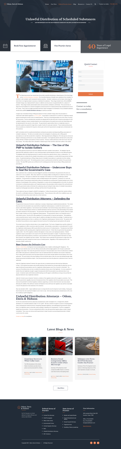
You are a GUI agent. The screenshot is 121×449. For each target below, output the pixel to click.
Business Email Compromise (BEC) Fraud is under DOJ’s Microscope (59, 362)
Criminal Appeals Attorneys (50, 426)
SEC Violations (47, 434)
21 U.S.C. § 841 (37, 115)
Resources (81, 4)
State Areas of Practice (68, 410)
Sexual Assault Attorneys (70, 422)
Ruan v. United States (22, 247)
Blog (74, 4)
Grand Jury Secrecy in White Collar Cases (33, 360)
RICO (45, 428)
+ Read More (60, 388)
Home (47, 4)
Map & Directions (87, 426)
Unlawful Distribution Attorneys (51, 431)
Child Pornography (48, 418)
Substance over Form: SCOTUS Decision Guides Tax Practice (86, 361)
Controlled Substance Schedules (30, 97)
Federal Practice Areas (65, 4)
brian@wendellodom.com (89, 422)
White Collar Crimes (48, 420)
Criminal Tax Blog (92, 374)
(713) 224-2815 (88, 421)
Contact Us (89, 4)
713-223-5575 (113, 4)
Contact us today (20, 316)
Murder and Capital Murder (70, 415)
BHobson (27, 372)
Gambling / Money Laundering (71, 427)
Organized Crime (68, 424)
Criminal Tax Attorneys (49, 415)
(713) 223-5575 (89, 419)
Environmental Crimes (49, 423)
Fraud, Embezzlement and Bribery (70, 418)
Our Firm (54, 4)
